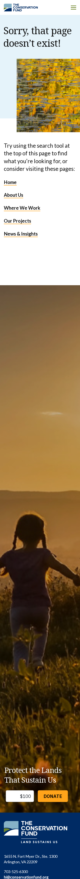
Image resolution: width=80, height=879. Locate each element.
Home (10, 182)
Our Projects (17, 221)
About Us (13, 195)
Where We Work (22, 208)
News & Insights (21, 234)
